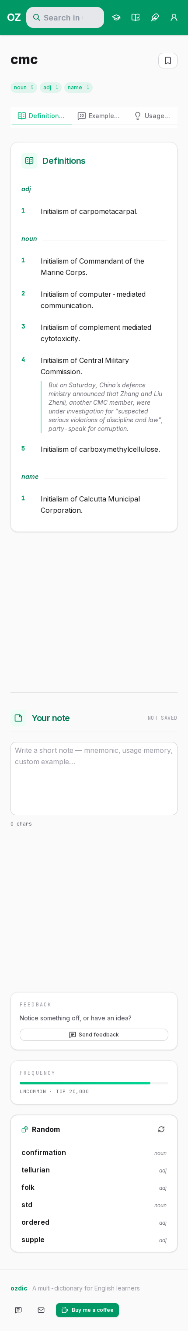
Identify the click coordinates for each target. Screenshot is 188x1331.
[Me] (174, 17)
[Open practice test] (136, 17)
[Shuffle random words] (161, 1129)
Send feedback (99, 1034)
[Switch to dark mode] (133, 1310)
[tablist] (94, 116)
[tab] (42, 116)
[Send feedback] (18, 1310)
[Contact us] (41, 1310)
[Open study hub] (116, 17)
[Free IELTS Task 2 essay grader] (155, 17)
